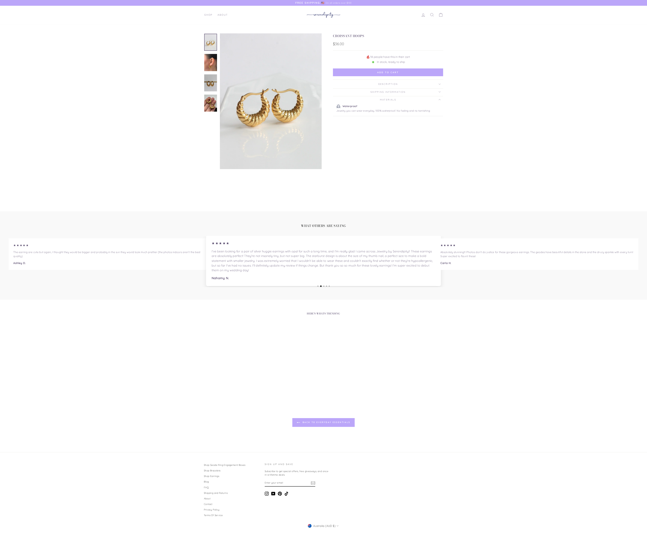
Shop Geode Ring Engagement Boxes (224, 464)
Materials (388, 99)
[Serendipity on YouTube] (273, 494)
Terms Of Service (213, 515)
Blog (206, 481)
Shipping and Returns (216, 492)
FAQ (206, 487)
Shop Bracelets (212, 470)
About (223, 14)
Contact (208, 504)
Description (388, 84)
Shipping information (388, 92)
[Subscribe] (313, 483)
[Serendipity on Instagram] (267, 494)
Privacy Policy (212, 509)
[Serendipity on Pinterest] (280, 494)
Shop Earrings (211, 476)
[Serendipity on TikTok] (286, 494)
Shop (208, 14)
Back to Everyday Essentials (325, 422)
